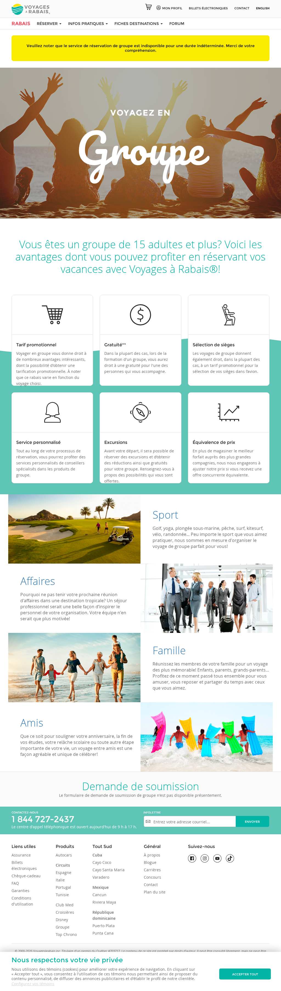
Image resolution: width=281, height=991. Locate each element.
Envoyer (252, 822)
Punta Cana (103, 933)
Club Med (65, 904)
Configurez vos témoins (33, 983)
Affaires (37, 581)
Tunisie (62, 894)
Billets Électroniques (208, 8)
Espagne (63, 872)
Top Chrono (66, 934)
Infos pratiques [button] (86, 23)
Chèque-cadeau (26, 875)
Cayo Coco (101, 862)
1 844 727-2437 (43, 819)
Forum (176, 23)
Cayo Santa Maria (108, 869)
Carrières (152, 869)
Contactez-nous (25, 812)
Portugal (63, 887)
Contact (241, 8)
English (262, 8)
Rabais (21, 24)
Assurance (21, 855)
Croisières (65, 912)
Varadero (100, 877)
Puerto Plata (103, 925)
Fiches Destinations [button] (137, 23)
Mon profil (172, 8)
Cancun (99, 894)
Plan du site (154, 892)
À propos (152, 855)
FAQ (15, 883)
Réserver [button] (48, 23)
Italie (60, 880)
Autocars (64, 855)
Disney (62, 919)
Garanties (20, 890)
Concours (152, 877)
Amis (31, 723)
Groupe (62, 927)
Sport (165, 515)
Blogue (150, 862)
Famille (169, 650)
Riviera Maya (104, 902)
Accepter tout (245, 974)
